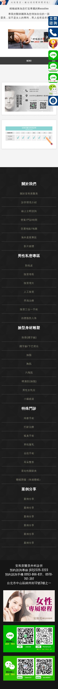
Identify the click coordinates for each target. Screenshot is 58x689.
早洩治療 (29, 300)
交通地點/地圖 (29, 228)
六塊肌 (29, 372)
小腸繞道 (29, 398)
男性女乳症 (29, 390)
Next (47, 37)
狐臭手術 (29, 435)
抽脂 (29, 355)
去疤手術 (29, 453)
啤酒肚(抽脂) (29, 381)
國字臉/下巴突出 (29, 346)
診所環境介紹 (29, 202)
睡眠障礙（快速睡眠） (29, 479)
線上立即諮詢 (29, 211)
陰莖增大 (29, 283)
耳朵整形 (29, 462)
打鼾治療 (29, 426)
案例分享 (29, 498)
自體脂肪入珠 (29, 318)
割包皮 (29, 265)
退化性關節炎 (29, 470)
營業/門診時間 (29, 219)
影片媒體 (29, 246)
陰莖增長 (29, 274)
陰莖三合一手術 (29, 309)
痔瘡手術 (29, 418)
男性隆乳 (29, 444)
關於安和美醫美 (29, 193)
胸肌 (29, 363)
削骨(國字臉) (29, 337)
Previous (11, 37)
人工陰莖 (29, 291)
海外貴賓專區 (29, 237)
